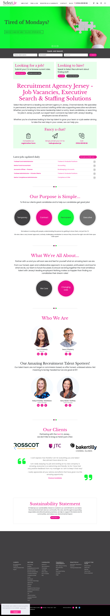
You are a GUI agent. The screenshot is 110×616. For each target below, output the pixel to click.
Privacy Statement (88, 573)
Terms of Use (87, 571)
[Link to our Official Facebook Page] (93, 3)
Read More (54, 517)
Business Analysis (31, 570)
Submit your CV (20, 73)
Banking (29, 566)
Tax (28, 593)
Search (93, 55)
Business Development (32, 571)
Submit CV (44, 564)
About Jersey (45, 571)
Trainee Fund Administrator (23, 161)
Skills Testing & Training (61, 565)
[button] (15, 448)
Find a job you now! (87, 157)
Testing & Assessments (18, 567)
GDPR (57, 569)
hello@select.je (55, 143)
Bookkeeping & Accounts (66, 169)
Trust (28, 600)
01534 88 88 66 (82, 3)
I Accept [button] (16, 611)
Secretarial (29, 591)
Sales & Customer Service (33, 589)
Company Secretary (32, 573)
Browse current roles (34, 73)
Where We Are (87, 565)
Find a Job (34, 3)
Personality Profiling (60, 571)
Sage (57, 574)
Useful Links (86, 567)
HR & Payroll (30, 579)
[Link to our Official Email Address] (105, 3)
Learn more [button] (23, 608)
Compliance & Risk (64, 177)
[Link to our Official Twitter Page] (97, 3)
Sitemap (86, 569)
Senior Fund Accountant (22, 165)
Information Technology (33, 580)
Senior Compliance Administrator (25, 177)
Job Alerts (44, 570)
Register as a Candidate (49, 3)
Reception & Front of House (33, 588)
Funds (28, 577)
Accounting (61, 165)
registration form (28, 143)
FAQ (42, 575)
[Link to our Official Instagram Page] (101, 3)
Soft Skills (58, 573)
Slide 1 (52, 46)
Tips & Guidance (45, 566)
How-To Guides (45, 573)
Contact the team (72, 76)
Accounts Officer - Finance (23, 169)
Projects (29, 586)
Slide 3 (57, 46)
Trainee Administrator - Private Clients (27, 173)
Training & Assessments (75, 567)
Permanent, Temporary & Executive (75, 565)
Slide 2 (55, 46)
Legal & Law (30, 582)
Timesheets (44, 568)
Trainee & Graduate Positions (67, 161)
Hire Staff (24, 3)
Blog (71, 3)
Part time (29, 584)
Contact (63, 3)
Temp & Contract (31, 595)
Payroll (14, 569)
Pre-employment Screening (17, 565)
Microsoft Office (59, 567)
